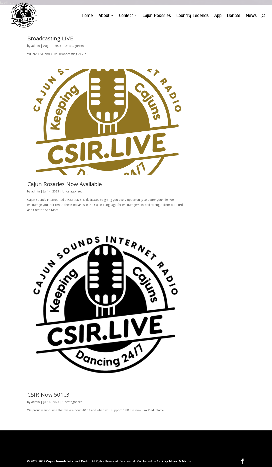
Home (87, 16)
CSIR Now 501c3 (48, 394)
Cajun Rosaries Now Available (64, 184)
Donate (233, 16)
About (103, 16)
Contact (126, 16)
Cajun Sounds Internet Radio (68, 461)
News (251, 16)
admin (35, 46)
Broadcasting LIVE (50, 38)
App (218, 16)
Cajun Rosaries (157, 16)
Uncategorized (75, 46)
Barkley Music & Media (174, 461)
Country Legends (192, 16)
